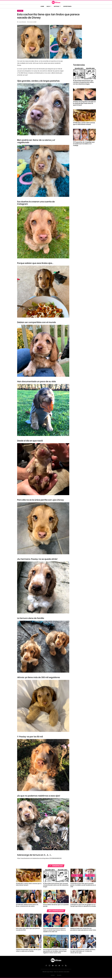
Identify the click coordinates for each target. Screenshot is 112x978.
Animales (20, 10)
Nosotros (59, 975)
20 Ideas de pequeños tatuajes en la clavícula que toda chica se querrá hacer (84, 103)
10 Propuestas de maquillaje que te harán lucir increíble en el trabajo (84, 143)
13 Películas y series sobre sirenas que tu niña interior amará (84, 123)
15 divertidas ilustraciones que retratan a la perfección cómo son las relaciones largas (83, 82)
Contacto (53, 975)
